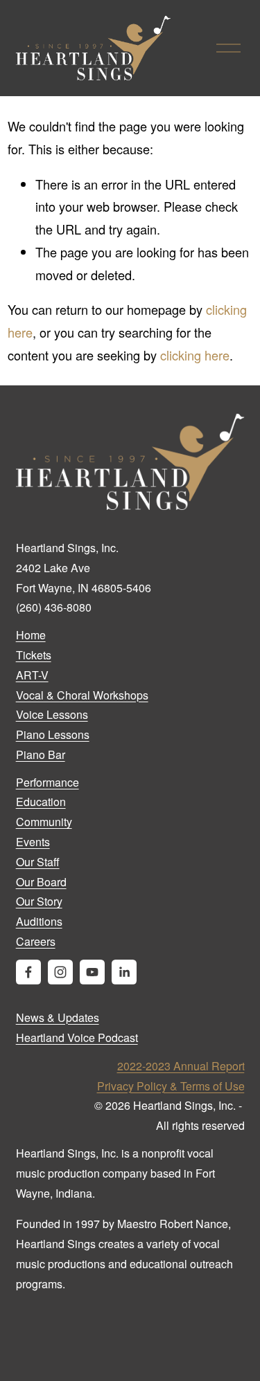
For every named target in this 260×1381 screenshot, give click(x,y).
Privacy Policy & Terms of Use (171, 1086)
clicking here (194, 355)
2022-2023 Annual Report (181, 1066)
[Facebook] (28, 972)
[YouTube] (92, 972)
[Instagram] (60, 972)
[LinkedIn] (124, 972)
